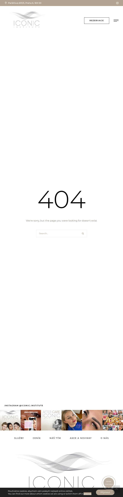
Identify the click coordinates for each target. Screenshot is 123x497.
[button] (117, 3)
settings (87, 493)
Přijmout (105, 492)
